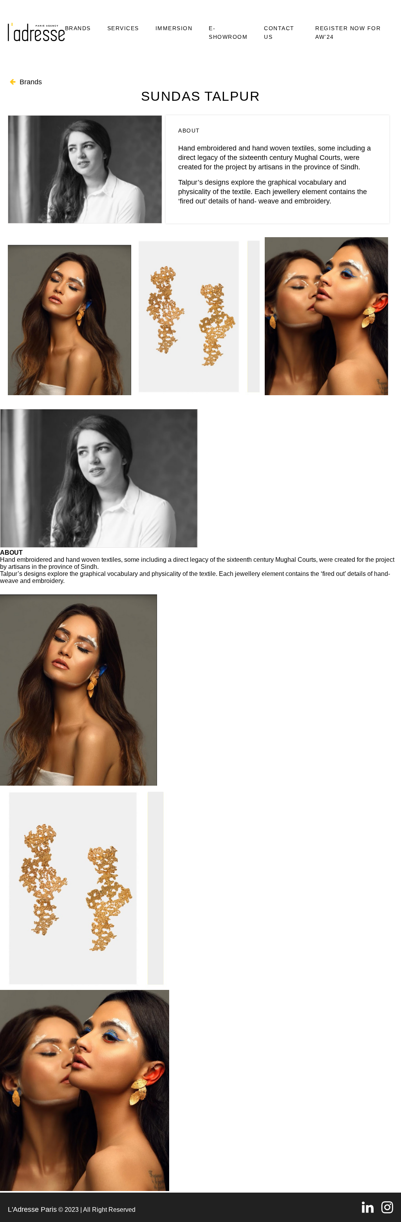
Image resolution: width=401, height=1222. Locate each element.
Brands (78, 28)
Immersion (174, 28)
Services (123, 28)
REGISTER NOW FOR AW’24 (348, 32)
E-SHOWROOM (228, 32)
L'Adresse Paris (32, 1209)
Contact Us (279, 32)
